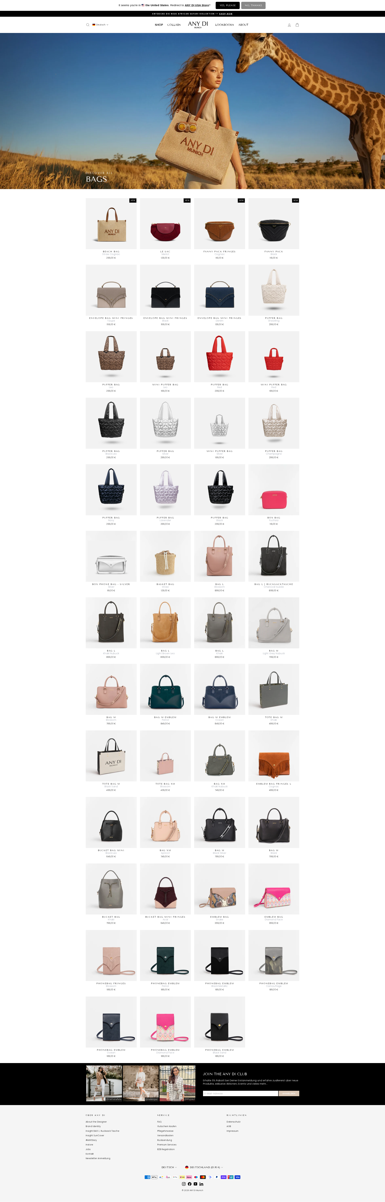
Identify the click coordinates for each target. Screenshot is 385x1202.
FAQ (159, 1121)
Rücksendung (164, 1140)
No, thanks (253, 5)
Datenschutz (233, 1121)
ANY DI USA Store (197, 5)
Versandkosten (165, 1135)
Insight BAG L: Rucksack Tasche (102, 1131)
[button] (100, 24)
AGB (229, 1126)
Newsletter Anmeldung (98, 1158)
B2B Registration (166, 1149)
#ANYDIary (91, 1140)
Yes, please (228, 5)
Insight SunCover (95, 1135)
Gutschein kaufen (166, 1126)
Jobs (88, 1149)
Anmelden (289, 1093)
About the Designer (96, 1121)
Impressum (233, 1131)
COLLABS (174, 24)
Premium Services (166, 1144)
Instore (89, 1144)
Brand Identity (93, 1126)
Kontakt (90, 1153)
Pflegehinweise (165, 1131)
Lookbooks (224, 24)
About (243, 24)
